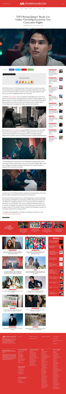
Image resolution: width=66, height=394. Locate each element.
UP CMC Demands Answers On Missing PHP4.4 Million (53, 258)
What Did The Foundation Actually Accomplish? (53, 293)
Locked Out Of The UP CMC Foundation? (53, 282)
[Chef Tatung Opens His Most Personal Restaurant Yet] (61, 247)
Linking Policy (55, 343)
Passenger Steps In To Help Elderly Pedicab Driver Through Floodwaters (53, 139)
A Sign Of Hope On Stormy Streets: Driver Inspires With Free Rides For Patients (53, 118)
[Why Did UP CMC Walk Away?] (61, 288)
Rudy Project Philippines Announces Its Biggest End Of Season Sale (54, 241)
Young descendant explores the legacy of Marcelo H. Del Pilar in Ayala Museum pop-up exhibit (53, 98)
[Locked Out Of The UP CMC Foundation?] (61, 283)
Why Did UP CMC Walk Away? (53, 287)
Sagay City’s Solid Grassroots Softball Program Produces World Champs (35, 230)
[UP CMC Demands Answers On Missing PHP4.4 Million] (61, 259)
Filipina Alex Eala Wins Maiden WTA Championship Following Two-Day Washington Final (47, 231)
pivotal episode (13, 96)
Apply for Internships (33, 338)
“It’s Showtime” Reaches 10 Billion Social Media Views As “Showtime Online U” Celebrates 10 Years (53, 81)
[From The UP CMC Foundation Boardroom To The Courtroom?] (61, 278)
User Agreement (56, 336)
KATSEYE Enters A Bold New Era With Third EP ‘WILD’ (53, 105)
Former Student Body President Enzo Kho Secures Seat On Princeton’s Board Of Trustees (23, 231)
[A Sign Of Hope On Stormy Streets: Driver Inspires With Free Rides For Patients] (61, 117)
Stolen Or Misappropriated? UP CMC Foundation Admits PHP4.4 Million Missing (53, 265)
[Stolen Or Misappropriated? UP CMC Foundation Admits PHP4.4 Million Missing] (61, 264)
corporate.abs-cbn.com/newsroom (11, 214)
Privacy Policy (55, 338)
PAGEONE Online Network (28, 25)
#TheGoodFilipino (51, 116)
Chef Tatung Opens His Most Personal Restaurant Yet (53, 246)
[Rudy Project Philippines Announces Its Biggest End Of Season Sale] (61, 242)
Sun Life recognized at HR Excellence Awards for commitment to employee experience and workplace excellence (53, 89)
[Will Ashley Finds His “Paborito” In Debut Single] (61, 131)
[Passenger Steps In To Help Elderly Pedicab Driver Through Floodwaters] (61, 137)
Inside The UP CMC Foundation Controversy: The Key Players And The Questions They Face (53, 271)
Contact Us (20, 336)
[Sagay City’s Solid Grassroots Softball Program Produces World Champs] (35, 225)
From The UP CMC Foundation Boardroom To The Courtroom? (53, 277)
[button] (62, 3)
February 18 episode (16, 130)
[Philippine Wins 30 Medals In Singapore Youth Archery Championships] (59, 225)
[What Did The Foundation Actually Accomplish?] (61, 293)
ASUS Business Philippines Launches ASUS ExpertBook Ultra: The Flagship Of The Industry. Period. (54, 253)
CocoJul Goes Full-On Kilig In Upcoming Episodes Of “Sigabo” (53, 125)
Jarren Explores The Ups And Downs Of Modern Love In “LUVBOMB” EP (53, 111)
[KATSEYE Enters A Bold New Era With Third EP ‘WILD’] (61, 104)
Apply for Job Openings (33, 336)
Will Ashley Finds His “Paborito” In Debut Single (53, 132)
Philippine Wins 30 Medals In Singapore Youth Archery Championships (59, 230)
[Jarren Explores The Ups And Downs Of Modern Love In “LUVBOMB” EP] (61, 111)
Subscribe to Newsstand (45, 336)
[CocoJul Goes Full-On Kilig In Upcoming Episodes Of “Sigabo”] (61, 125)
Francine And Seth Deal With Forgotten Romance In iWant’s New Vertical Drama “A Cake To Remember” (53, 72)
